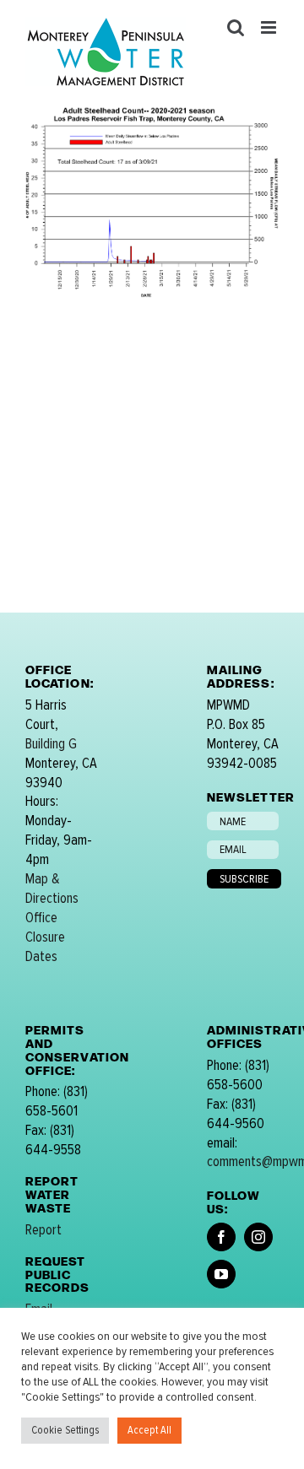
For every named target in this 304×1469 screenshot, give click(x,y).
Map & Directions (52, 888)
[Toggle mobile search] (235, 27)
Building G (51, 744)
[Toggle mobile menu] (270, 27)
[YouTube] (221, 1274)
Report (43, 1230)
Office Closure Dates (45, 937)
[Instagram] (258, 1237)
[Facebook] (221, 1237)
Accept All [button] (149, 1430)
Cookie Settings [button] (65, 1430)
